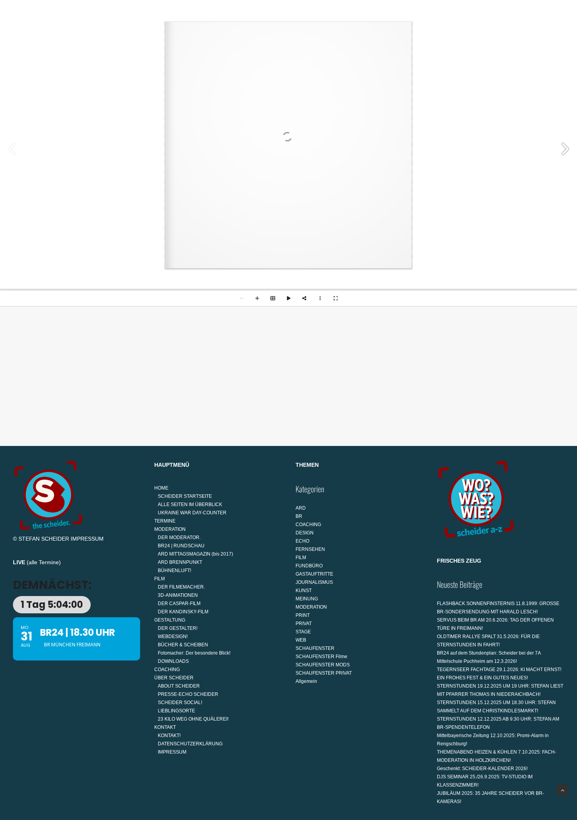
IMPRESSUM (87, 539)
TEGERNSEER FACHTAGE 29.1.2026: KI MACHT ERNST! (499, 669)
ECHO (302, 541)
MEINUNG (307, 599)
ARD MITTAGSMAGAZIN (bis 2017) (195, 554)
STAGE (303, 632)
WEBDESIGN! (173, 636)
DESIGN (305, 533)
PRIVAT (304, 623)
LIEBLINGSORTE (176, 711)
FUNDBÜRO (309, 566)
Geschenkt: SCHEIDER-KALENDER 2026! (482, 768)
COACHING (341, 42)
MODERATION (204, 42)
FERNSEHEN (310, 549)
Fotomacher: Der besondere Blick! (194, 653)
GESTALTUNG (290, 42)
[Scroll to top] (562, 790)
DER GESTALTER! (177, 628)
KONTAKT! (169, 735)
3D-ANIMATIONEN (178, 595)
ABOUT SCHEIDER (179, 686)
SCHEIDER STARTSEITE (185, 496)
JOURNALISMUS (314, 582)
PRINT (303, 615)
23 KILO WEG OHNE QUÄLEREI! (193, 719)
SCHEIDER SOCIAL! (180, 702)
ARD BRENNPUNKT (180, 562)
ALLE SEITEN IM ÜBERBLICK (190, 504)
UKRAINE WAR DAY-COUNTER (192, 512)
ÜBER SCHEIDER (389, 42)
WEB (301, 640)
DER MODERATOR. (179, 537)
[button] (560, 42)
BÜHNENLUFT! (174, 570)
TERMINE (162, 42)
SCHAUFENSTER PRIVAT (324, 673)
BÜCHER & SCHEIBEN (183, 645)
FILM (247, 42)
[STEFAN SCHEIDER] (44, 42)
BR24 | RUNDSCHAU (181, 546)
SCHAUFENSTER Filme (321, 656)
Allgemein (306, 681)
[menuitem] (127, 42)
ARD (301, 508)
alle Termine (44, 562)
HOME (124, 42)
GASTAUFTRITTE (314, 574)
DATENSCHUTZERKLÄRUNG (190, 744)
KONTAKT (441, 42)
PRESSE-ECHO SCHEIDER (188, 694)
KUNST (304, 590)
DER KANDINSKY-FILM (183, 612)
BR (299, 516)
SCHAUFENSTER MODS (323, 665)
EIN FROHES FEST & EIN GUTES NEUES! (482, 678)
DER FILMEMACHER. (181, 587)
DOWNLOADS (173, 661)
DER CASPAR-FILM (179, 603)
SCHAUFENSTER (315, 648)
